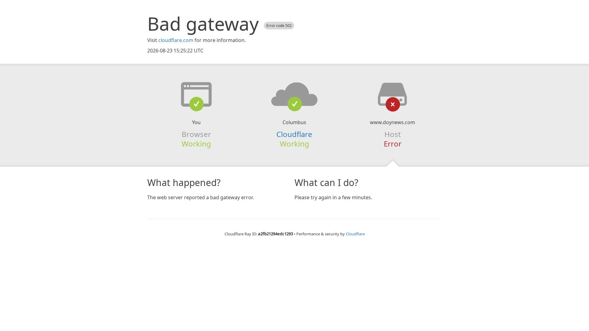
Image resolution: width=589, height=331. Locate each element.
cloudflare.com (175, 40)
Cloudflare (294, 134)
